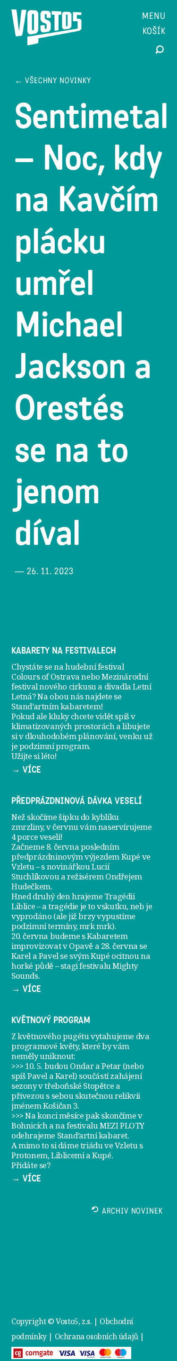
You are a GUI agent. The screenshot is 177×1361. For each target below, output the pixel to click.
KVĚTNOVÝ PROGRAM (50, 1020)
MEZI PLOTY (122, 1125)
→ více (26, 770)
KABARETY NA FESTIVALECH (63, 651)
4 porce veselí (35, 836)
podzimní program (54, 746)
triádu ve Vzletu (109, 1145)
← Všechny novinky (53, 82)
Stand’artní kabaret (92, 1135)
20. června (29, 935)
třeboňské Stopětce (79, 1085)
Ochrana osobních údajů (96, 1336)
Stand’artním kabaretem (56, 706)
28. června (119, 945)
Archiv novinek (132, 1212)
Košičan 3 (60, 1105)
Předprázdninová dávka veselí (76, 801)
